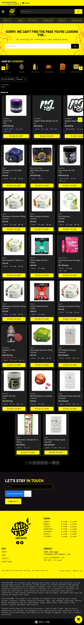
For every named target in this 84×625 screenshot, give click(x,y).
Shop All (7, 20)
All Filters (8, 79)
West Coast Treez (36, 168)
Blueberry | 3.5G (8, 350)
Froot (18, 437)
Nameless (6, 118)
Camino (32, 393)
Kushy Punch (62, 258)
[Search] (78, 11)
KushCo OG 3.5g (8, 396)
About (4, 551)
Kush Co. (61, 168)
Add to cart (17, 136)
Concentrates (76, 72)
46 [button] (54, 463)
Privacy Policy (65, 571)
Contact (5, 558)
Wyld (4, 168)
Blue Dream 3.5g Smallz (39, 170)
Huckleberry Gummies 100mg (13, 216)
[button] (16, 3)
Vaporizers (48, 20)
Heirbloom (5, 348)
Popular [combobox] (19, 79)
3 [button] (38, 463)
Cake (60, 348)
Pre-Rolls (33, 20)
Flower (20, 20)
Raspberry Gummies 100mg (69, 306)
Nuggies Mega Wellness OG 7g (46, 121)
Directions (7, 561)
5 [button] (45, 463)
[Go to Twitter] (21, 542)
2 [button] (34, 463)
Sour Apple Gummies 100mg (41, 350)
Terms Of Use (77, 571)
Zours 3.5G (7, 121)
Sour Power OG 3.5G (66, 170)
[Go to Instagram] (17, 542)
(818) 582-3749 (51, 551)
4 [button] (42, 463)
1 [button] (30, 463)
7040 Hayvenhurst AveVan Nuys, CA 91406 (54, 558)
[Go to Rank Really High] (42, 621)
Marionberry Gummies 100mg (13, 306)
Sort (17, 77)
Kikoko (32, 258)
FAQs (4, 555)
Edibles (62, 20)
